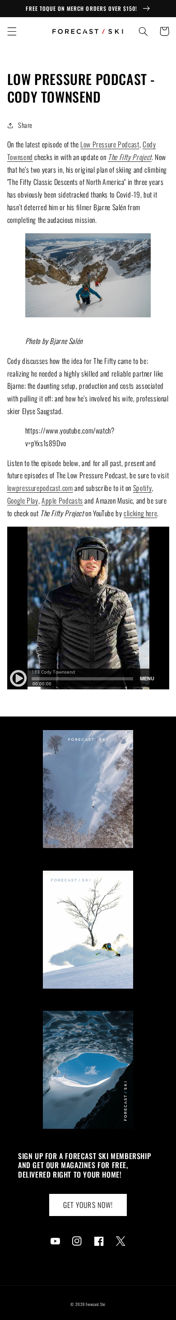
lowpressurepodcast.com (40, 487)
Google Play (22, 500)
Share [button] (25, 125)
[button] (11, 31)
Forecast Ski (96, 1304)
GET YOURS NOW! (88, 1204)
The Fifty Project (130, 156)
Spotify (142, 487)
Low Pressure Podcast (109, 144)
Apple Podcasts (62, 500)
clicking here (140, 513)
